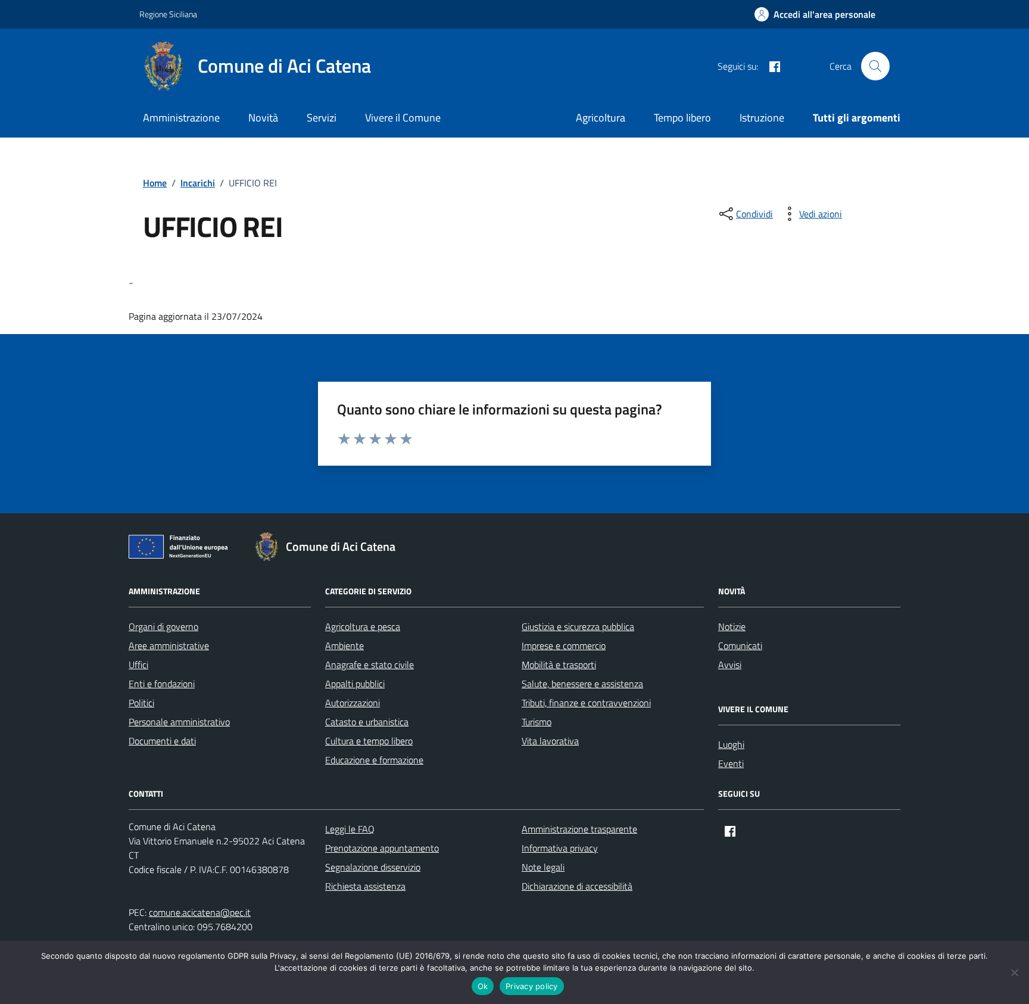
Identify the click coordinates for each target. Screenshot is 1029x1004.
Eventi (731, 763)
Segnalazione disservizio (372, 867)
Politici (141, 703)
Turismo (536, 722)
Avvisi (729, 664)
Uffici (138, 664)
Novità (263, 118)
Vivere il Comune (403, 118)
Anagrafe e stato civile (369, 664)
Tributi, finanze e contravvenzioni (586, 703)
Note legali (543, 867)
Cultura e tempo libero (369, 741)
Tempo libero (682, 118)
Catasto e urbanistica (367, 722)
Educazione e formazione (374, 760)
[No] (1014, 972)
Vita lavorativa (550, 741)
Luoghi (731, 744)
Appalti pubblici (355, 683)
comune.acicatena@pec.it (200, 912)
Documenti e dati (162, 741)
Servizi (321, 118)
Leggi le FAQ (350, 829)
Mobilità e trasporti (559, 664)
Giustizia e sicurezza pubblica (578, 626)
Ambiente (344, 645)
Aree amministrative (169, 645)
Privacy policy (532, 986)
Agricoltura (600, 118)
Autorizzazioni (352, 703)
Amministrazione (181, 118)
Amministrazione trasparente (579, 829)
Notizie (732, 626)
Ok (483, 986)
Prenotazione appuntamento (382, 848)
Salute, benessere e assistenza (582, 683)
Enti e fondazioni (162, 683)
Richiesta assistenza (365, 886)
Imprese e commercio (564, 645)
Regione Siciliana (168, 14)
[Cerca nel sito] (875, 66)
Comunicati (740, 645)
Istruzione (762, 118)
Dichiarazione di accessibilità (577, 886)
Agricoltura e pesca (362, 626)
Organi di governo (163, 626)
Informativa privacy (560, 848)
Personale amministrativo (179, 722)
